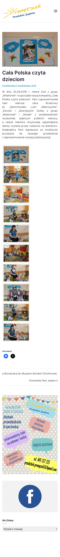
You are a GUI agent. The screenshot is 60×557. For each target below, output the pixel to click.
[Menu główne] (55, 11)
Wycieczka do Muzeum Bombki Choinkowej (30, 373)
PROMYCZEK (38, 552)
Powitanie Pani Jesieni (42, 380)
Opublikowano (19, 85)
